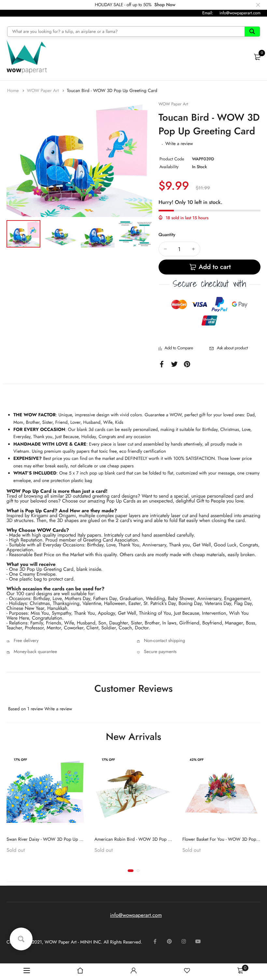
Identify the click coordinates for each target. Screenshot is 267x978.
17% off (20, 759)
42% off (197, 759)
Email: (207, 13)
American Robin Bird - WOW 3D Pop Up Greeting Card (148, 839)
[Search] (252, 31)
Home (13, 90)
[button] (130, 871)
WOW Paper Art (43, 90)
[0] (257, 57)
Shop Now (165, 5)
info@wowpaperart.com (239, 13)
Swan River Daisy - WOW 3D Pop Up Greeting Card (57, 839)
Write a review (179, 143)
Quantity (167, 235)
